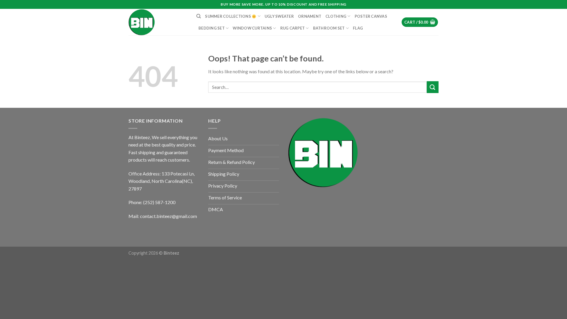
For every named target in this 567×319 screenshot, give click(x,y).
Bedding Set (211, 28)
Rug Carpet (292, 28)
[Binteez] (158, 22)
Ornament (309, 16)
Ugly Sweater (279, 16)
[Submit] (433, 87)
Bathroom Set (329, 28)
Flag (358, 28)
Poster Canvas (371, 16)
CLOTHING (335, 16)
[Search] (198, 16)
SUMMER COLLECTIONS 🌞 (230, 16)
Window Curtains (252, 28)
